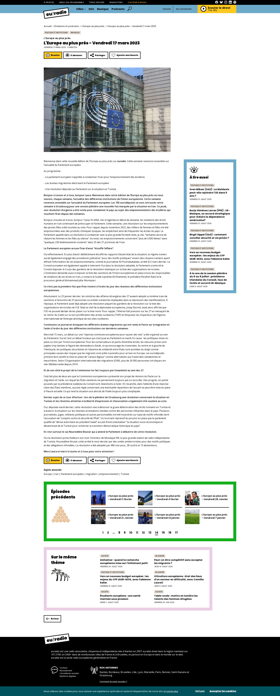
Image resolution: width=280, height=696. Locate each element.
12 (143, 533)
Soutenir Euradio (137, 2)
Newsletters (116, 2)
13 (149, 533)
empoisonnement (109, 474)
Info (91, 9)
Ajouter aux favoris (127, 55)
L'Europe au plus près (93, 26)
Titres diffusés (96, 2)
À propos (49, 2)
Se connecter (184, 9)
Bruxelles (75, 32)
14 (156, 533)
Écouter (55, 55)
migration (91, 474)
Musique (103, 9)
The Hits (212, 10)
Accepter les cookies (223, 691)
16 (169, 533)
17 (176, 533)
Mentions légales (68, 676)
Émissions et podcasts (66, 26)
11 (137, 533)
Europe (48, 474)
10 (130, 533)
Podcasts (118, 9)
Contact (63, 667)
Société (104, 556)
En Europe (159, 556)
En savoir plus (171, 691)
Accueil (47, 26)
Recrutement (66, 670)
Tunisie (125, 474)
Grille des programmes (71, 2)
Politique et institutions (56, 32)
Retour (55, 618)
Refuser (200, 691)
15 (163, 533)
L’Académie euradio (69, 673)
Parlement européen (72, 474)
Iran (56, 474)
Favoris (167, 9)
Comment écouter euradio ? (113, 681)
